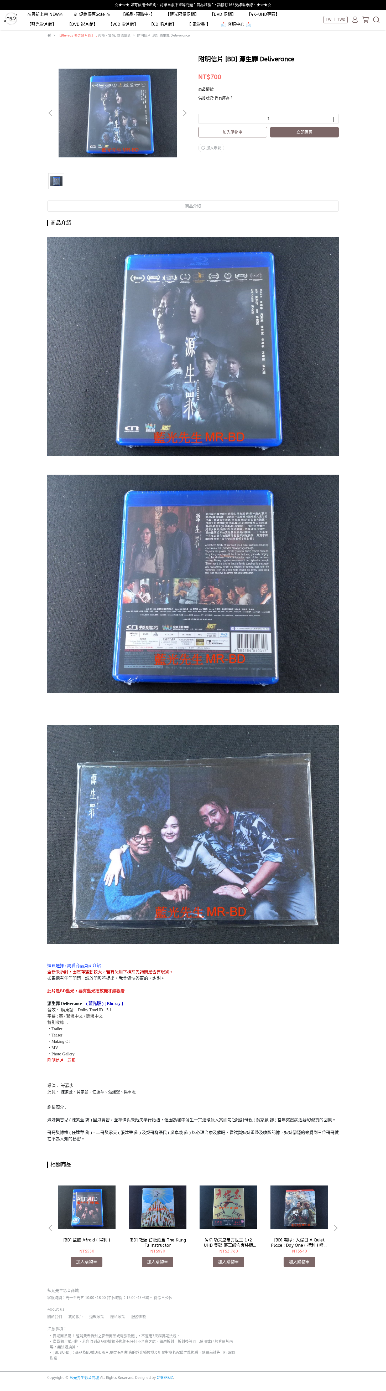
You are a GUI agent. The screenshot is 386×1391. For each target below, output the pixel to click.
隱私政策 (117, 1317)
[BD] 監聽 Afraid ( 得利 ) (86, 1240)
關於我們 (54, 1317)
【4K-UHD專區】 (263, 14)
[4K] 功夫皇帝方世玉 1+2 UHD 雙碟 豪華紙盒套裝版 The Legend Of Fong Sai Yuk (228, 1243)
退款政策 (96, 1317)
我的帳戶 (75, 1317)
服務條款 (138, 1317)
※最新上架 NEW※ (45, 14)
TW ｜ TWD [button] (335, 19)
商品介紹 (193, 206)
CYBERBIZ (165, 1377)
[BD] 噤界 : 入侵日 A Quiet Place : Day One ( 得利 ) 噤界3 (299, 1243)
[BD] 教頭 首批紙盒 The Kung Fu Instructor (157, 1243)
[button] (184, 113)
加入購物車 (232, 132)
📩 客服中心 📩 (236, 24)
